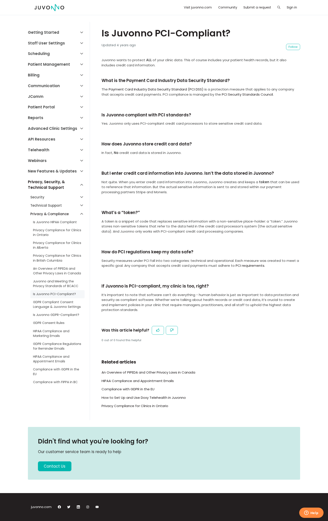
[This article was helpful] (158, 330)
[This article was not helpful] (172, 330)
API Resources (41, 139)
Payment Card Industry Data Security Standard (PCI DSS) (156, 89)
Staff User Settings (46, 43)
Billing (33, 75)
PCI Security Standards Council (247, 94)
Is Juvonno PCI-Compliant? (54, 294)
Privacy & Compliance (49, 214)
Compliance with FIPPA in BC (55, 382)
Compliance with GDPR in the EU (128, 389)
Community (227, 7)
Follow (293, 47)
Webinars (37, 160)
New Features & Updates (52, 171)
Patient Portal (41, 107)
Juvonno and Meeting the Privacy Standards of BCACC (55, 283)
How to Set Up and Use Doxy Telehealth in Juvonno (144, 397)
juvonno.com (41, 507)
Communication (44, 85)
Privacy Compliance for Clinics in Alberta (57, 245)
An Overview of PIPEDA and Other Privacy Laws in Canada (148, 372)
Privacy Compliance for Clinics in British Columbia (57, 258)
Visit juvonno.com (198, 7)
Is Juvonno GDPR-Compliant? (56, 315)
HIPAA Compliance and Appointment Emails (138, 380)
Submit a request (257, 7)
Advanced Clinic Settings (52, 128)
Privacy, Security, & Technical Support (46, 184)
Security (37, 197)
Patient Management (49, 64)
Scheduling (39, 53)
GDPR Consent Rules (48, 323)
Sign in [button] (292, 7)
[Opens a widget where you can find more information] (311, 513)
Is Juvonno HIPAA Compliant (55, 222)
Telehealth (38, 150)
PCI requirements (250, 265)
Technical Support (46, 205)
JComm (36, 96)
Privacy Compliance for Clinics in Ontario (135, 405)
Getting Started (43, 32)
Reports (35, 117)
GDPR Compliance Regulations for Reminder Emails (57, 346)
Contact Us (54, 466)
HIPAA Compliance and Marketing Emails (51, 333)
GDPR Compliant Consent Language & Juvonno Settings (57, 304)
